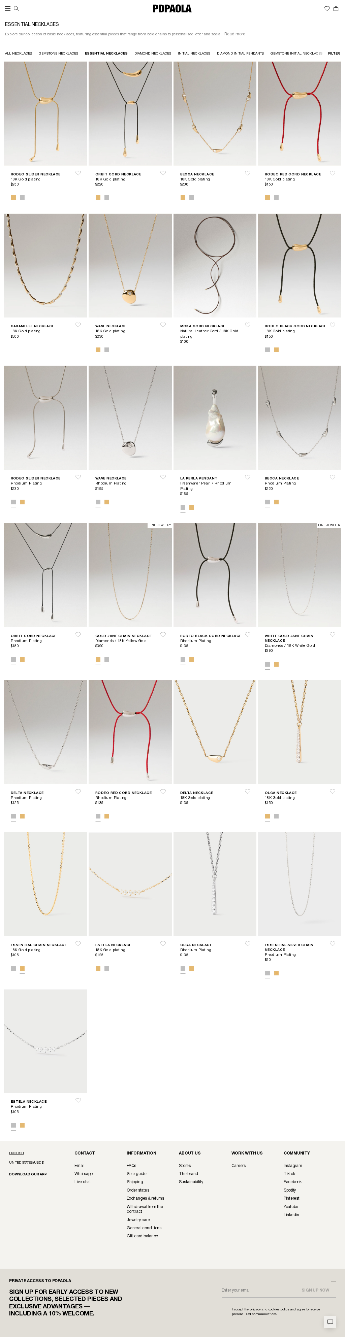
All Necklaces (18, 53)
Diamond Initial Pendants (240, 53)
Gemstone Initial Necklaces (296, 53)
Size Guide (137, 1174)
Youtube (291, 1207)
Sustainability (191, 1182)
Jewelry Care (138, 1220)
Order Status (138, 1190)
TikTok (289, 1174)
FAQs (131, 1166)
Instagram (293, 1166)
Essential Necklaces (106, 53)
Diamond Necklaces (152, 53)
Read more (234, 34)
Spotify (290, 1190)
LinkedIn (291, 1215)
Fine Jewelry (160, 525)
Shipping (135, 1182)
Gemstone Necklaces (58, 53)
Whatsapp (83, 1174)
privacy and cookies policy (269, 1309)
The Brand (188, 1174)
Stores (185, 1166)
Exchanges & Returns (145, 1198)
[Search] (16, 8)
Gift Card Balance (142, 1236)
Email (79, 1166)
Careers (238, 1166)
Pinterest (292, 1198)
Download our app (28, 1174)
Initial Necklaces (194, 53)
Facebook (293, 1182)
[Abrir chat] (330, 1322)
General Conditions (144, 1228)
